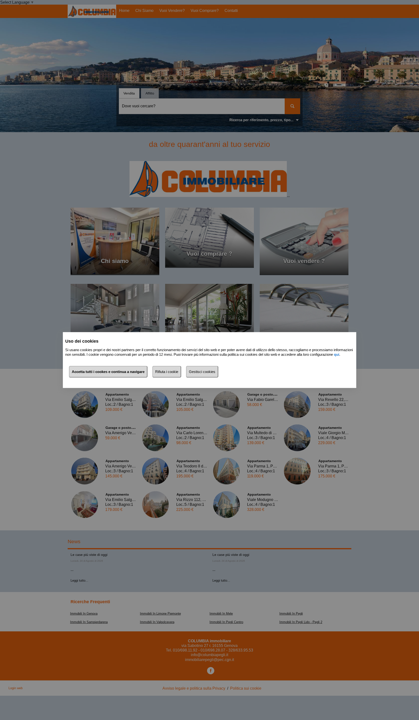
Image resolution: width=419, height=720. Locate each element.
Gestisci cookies (202, 372)
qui (336, 354)
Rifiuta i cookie (166, 372)
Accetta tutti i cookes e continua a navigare (108, 372)
